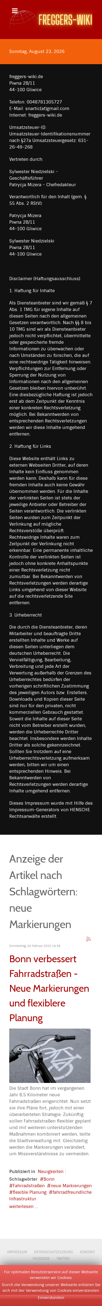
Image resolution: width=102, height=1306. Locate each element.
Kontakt (87, 1252)
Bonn (49, 1179)
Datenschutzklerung (53, 1252)
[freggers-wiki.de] (51, 19)
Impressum (17, 1252)
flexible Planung (30, 1192)
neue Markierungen (71, 1186)
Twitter (63, 1258)
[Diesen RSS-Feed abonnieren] (88, 939)
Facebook (41, 1258)
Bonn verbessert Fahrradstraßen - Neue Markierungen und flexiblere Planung (49, 988)
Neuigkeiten (50, 1171)
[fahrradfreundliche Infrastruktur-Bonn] (50, 1055)
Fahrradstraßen (29, 1186)
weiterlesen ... (23, 1206)
